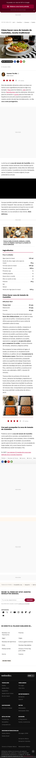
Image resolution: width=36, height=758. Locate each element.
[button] (12, 74)
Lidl (14, 22)
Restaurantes (6, 648)
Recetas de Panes (13, 458)
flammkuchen (10, 92)
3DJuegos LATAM (23, 733)
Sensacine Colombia (24, 741)
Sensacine (21, 696)
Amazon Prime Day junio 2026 (25, 649)
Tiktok (29, 612)
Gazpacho (27, 584)
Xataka (4, 685)
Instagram (18, 612)
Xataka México (6, 733)
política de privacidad (23, 603)
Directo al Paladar (7, 708)
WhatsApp (3, 612)
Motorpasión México (24, 746)
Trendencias (5, 719)
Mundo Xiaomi (6, 696)
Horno (30, 458)
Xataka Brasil (5, 736)
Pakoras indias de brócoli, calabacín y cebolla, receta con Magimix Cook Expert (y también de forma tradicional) (17, 242)
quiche (16, 94)
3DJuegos (21, 685)
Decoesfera (5, 722)
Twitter (18, 61)
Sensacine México (24, 738)
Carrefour (19, 22)
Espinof (21, 699)
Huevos (23, 458)
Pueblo (33, 22)
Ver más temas (6, 660)
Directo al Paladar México (9, 746)
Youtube (14, 612)
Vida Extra (21, 688)
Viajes (20, 638)
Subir (29, 675)
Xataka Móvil (5, 688)
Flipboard (21, 61)
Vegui (3, 638)
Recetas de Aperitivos (9, 641)
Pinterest (22, 612)
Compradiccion (6, 724)
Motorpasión (22, 708)
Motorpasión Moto (24, 710)
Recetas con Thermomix (6, 633)
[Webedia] (6, 677)
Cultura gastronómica (26, 641)
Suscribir (30, 600)
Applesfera (5, 690)
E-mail (24, 61)
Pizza (9, 90)
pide (24, 90)
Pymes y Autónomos (24, 722)
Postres (21, 633)
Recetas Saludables (25, 645)
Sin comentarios (8, 61)
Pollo (3, 645)
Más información (28, 756)
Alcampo (26, 22)
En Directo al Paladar (9, 239)
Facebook (15, 61)
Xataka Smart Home (7, 693)
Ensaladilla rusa (18, 584)
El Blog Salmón (23, 719)
